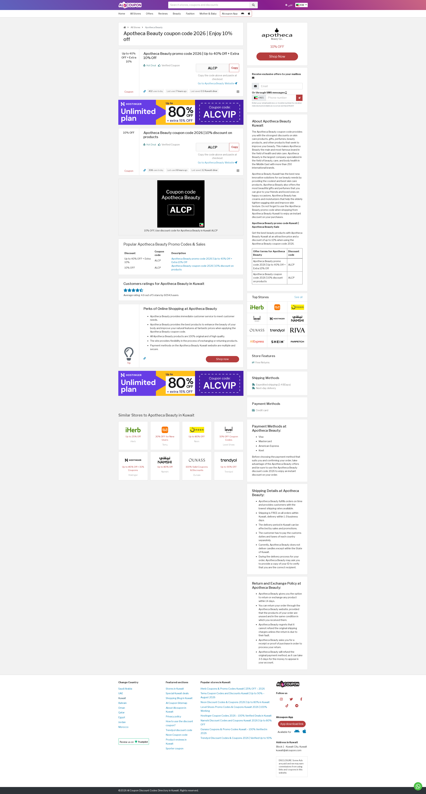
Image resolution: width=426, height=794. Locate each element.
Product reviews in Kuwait (176, 741)
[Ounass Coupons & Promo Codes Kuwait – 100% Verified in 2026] (197, 459)
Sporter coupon (174, 748)
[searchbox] (208, 5)
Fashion (190, 13)
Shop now (222, 359)
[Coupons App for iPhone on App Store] (249, 13)
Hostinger (133, 475)
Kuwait (122, 698)
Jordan (122, 722)
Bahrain (122, 703)
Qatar (121, 712)
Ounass (196, 475)
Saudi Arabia (125, 688)
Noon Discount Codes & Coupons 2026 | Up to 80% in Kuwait (235, 702)
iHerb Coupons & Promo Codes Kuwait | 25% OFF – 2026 (233, 688)
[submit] (299, 98)
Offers (149, 13)
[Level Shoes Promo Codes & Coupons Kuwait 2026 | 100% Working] (228, 429)
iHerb (133, 441)
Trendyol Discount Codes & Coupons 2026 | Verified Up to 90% (236, 738)
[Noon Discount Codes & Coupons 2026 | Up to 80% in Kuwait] (197, 429)
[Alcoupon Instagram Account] (281, 699)
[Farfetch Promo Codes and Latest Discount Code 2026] (297, 341)
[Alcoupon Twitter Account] (291, 699)
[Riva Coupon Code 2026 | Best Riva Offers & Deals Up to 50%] (297, 329)
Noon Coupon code (177, 734)
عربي (290, 5)
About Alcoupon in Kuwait (176, 709)
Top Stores (260, 297)
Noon (196, 441)
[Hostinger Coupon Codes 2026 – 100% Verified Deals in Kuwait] (133, 459)
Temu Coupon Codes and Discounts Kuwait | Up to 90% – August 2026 (232, 695)
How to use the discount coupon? (179, 723)
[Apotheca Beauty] (277, 33)
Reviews (163, 13)
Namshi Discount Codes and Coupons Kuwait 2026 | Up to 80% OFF (236, 722)
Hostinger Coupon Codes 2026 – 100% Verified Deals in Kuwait (236, 715)
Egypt (121, 717)
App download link (292, 724)
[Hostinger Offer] (180, 112)
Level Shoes (228, 444)
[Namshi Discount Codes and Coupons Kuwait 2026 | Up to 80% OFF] (165, 459)
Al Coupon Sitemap (176, 703)
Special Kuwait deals (177, 693)
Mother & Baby (208, 13)
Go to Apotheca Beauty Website (216, 83)
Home (121, 13)
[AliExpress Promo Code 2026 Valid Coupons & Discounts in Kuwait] (256, 341)
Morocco (123, 727)
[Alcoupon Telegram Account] (297, 705)
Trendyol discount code (179, 730)
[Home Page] (130, 4)
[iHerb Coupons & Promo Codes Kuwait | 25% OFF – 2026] (133, 429)
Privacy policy (173, 716)
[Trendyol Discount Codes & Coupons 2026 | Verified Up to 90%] (228, 459)
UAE (120, 693)
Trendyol (228, 471)
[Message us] (418, 786)
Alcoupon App (230, 13)
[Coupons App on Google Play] (242, 13)
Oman (121, 707)
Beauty (177, 13)
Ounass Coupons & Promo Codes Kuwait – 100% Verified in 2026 (234, 731)
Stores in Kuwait (175, 688)
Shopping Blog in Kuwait (179, 698)
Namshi (165, 471)
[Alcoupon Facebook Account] (301, 699)
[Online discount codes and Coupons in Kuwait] (124, 27)
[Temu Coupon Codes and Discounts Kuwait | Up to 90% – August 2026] (165, 429)
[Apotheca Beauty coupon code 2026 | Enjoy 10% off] (181, 203)
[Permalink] (144, 91)
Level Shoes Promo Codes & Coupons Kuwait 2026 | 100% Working (234, 709)
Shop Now (277, 56)
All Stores (135, 13)
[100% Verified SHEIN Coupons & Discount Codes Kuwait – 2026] (277, 341)
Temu (165, 444)
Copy (234, 67)
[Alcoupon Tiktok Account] (287, 705)
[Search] (253, 5)
